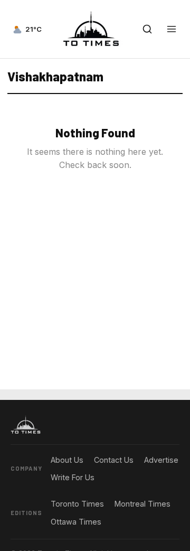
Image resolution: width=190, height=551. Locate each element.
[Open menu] (171, 29)
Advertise (161, 459)
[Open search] (147, 29)
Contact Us (114, 459)
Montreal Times (142, 503)
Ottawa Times (76, 521)
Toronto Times (77, 503)
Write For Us (72, 477)
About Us (67, 459)
